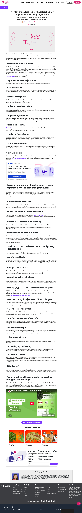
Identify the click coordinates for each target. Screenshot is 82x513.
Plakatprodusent (30, 2)
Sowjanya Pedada (28, 22)
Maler (37, 2)
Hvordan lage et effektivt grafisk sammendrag (75, 495)
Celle (25, 489)
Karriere (76, 509)
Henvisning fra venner (17, 489)
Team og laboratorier (51, 493)
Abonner (54, 463)
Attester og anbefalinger (18, 491)
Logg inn (70, 2)
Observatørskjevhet (11, 109)
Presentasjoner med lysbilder (39, 488)
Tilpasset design (49, 2)
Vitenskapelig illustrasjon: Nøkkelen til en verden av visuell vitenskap (75, 488)
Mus (25, 493)
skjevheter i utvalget (39, 215)
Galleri (22, 2)
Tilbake (5, 7)
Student (48, 489)
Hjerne (25, 487)
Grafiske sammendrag (40, 490)
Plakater (37, 494)
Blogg (62, 2)
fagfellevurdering (10, 76)
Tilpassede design (62, 489)
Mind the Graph (27, 384)
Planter (12, 445)
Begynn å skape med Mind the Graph (32, 422)
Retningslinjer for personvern (46, 509)
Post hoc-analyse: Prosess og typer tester (21, 295)
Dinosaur (28, 445)
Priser (42, 2)
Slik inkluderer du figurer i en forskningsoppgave (75, 492)
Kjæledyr (45, 445)
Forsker (48, 491)
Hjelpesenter (61, 491)
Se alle (25, 495)
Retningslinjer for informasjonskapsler (60, 509)
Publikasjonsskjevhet (11, 127)
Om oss (57, 2)
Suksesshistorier (16, 493)
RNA (25, 491)
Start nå (77, 2)
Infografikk (37, 492)
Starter (48, 487)
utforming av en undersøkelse (19, 158)
